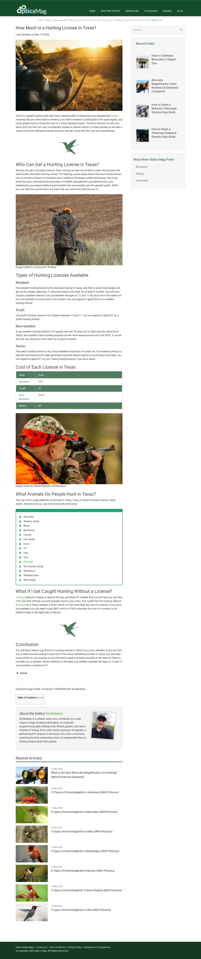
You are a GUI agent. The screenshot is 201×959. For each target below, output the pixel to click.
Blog (180, 11)
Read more (157, 20)
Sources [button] (23, 673)
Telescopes (151, 11)
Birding (167, 11)
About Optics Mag (24, 947)
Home (92, 11)
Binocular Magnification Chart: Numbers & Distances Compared (165, 86)
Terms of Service (57, 947)
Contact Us (41, 947)
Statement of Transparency (97, 947)
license (21, 604)
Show (40, 697)
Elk (25, 548)
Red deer (28, 561)
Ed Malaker (54, 713)
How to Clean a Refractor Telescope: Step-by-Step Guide (164, 108)
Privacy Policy (74, 947)
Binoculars (132, 11)
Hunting (20, 597)
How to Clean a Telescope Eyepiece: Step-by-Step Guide (164, 133)
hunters (114, 115)
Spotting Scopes (110, 11)
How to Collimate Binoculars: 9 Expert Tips (164, 59)
